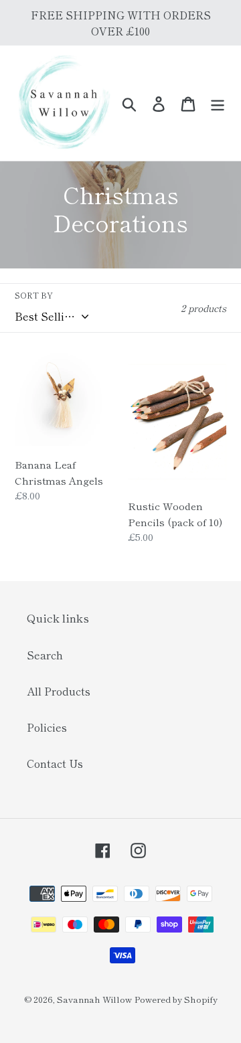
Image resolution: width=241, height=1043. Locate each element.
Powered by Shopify (176, 999)
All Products (58, 691)
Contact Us (55, 763)
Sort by (34, 295)
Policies (47, 727)
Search (45, 655)
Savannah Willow (94, 999)
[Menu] (217, 102)
